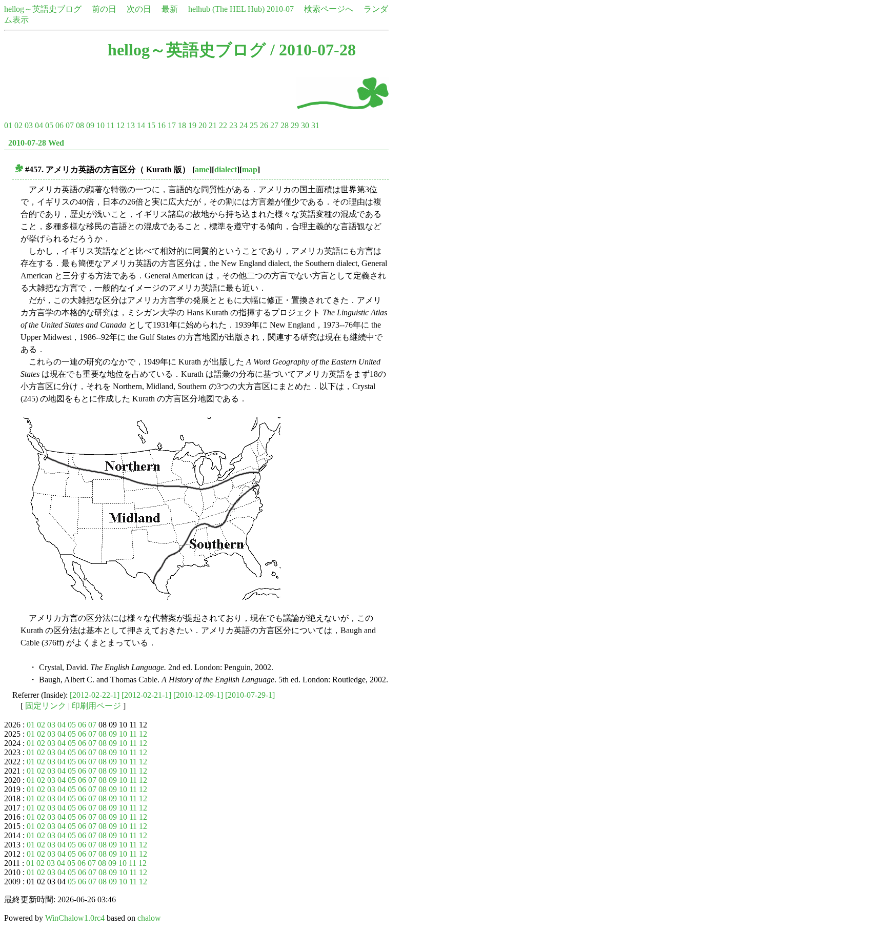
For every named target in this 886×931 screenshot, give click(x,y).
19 (192, 125)
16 (161, 125)
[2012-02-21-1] (146, 695)
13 (131, 125)
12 (120, 125)
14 (141, 125)
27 (274, 125)
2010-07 (280, 9)
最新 (170, 9)
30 (305, 125)
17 (172, 125)
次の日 (139, 9)
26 (264, 125)
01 (8, 125)
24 (243, 125)
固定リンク (45, 705)
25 (254, 125)
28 (284, 125)
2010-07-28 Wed (36, 142)
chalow (149, 918)
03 (29, 125)
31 (315, 125)
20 (202, 125)
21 (213, 125)
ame (202, 169)
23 (233, 125)
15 (151, 125)
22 (223, 125)
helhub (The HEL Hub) (226, 9)
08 (80, 125)
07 (70, 125)
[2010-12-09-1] (198, 695)
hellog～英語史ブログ (43, 9)
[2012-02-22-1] (94, 695)
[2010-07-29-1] (250, 695)
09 (90, 125)
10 (100, 125)
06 (59, 125)
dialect (225, 169)
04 (39, 125)
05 (49, 125)
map (249, 169)
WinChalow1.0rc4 (75, 918)
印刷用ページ (96, 705)
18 (182, 125)
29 (295, 125)
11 (110, 125)
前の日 (104, 9)
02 (18, 125)
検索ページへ (328, 9)
